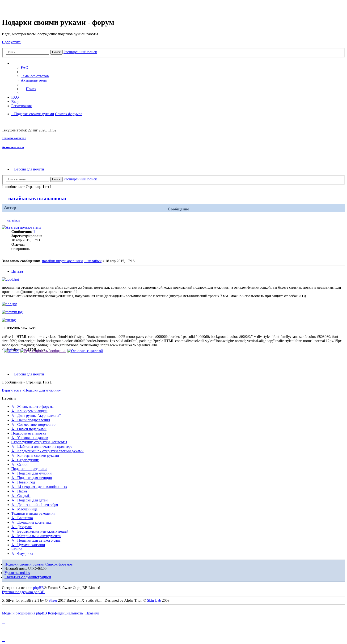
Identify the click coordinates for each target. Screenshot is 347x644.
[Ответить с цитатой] (85, 351)
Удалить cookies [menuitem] (17, 573)
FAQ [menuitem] (24, 67)
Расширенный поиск (80, 52)
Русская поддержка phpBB (23, 592)
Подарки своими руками (24, 564)
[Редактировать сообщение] (43, 351)
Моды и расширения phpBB (24, 613)
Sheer (53, 600)
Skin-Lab (154, 600)
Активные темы (13, 147)
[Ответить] (11, 351)
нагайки (13, 220)
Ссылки (23, 63)
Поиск (56, 52)
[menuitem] (35, 76)
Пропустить (11, 42)
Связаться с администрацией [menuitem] (27, 577)
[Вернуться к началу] (2, 354)
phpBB (38, 588)
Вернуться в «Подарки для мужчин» (31, 390)
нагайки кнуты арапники (37, 198)
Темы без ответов (14, 138)
